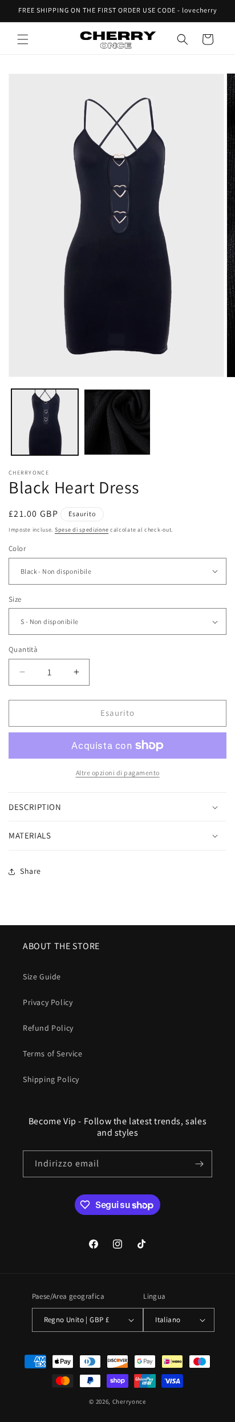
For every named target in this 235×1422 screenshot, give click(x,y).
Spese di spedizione (81, 529)
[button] (22, 39)
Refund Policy (48, 1028)
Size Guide (42, 976)
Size (15, 599)
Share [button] (30, 871)
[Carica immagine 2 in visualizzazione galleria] (117, 422)
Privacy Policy (47, 1002)
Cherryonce (129, 1401)
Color (17, 548)
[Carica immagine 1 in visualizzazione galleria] (44, 422)
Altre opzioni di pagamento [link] (118, 772)
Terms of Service (53, 1053)
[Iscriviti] (199, 1163)
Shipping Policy (51, 1079)
